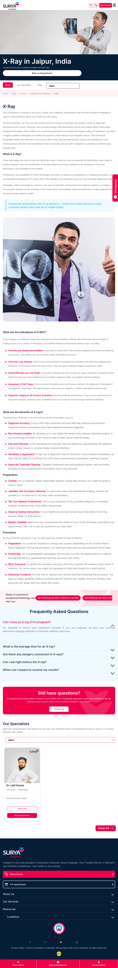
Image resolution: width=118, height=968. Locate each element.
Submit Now (59, 508)
